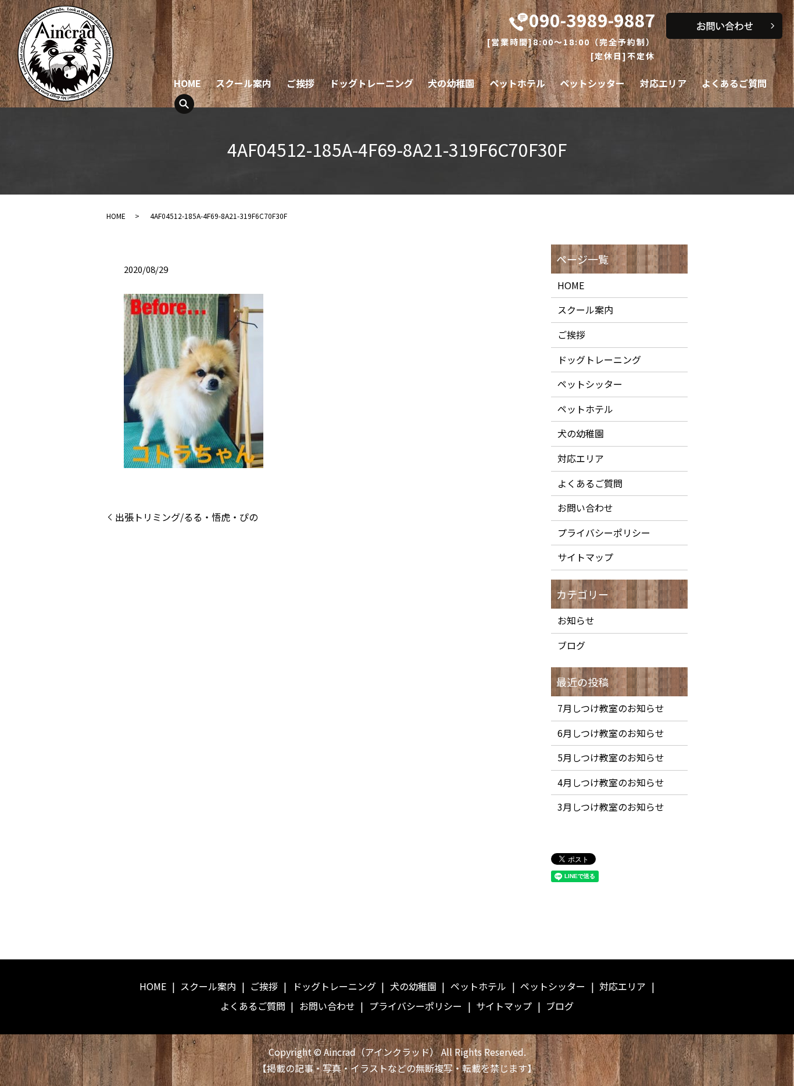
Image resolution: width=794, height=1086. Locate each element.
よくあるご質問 (734, 83)
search (184, 104)
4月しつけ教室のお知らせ (610, 782)
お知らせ (576, 620)
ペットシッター (592, 83)
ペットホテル (517, 83)
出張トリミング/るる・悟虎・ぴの (186, 516)
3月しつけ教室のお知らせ (610, 807)
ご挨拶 (300, 83)
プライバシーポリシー (603, 533)
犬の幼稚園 (451, 83)
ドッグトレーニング (371, 83)
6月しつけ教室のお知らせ (610, 733)
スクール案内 (243, 83)
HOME (187, 83)
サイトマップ (585, 557)
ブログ (571, 645)
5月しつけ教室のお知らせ (610, 757)
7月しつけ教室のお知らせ (610, 708)
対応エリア (663, 83)
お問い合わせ (585, 508)
